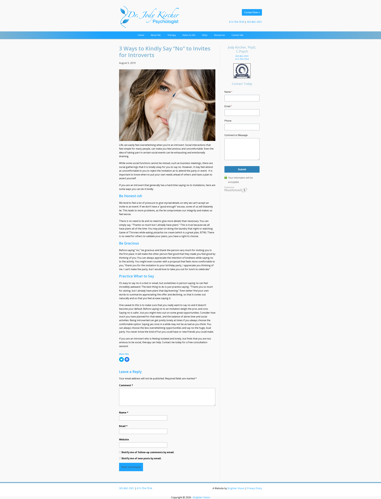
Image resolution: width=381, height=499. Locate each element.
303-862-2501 (254, 22)
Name (123, 412)
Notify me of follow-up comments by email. (148, 452)
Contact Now (251, 12)
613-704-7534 (236, 22)
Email (123, 426)
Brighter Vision (236, 488)
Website (124, 439)
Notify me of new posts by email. (141, 458)
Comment (126, 385)
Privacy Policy (254, 488)
